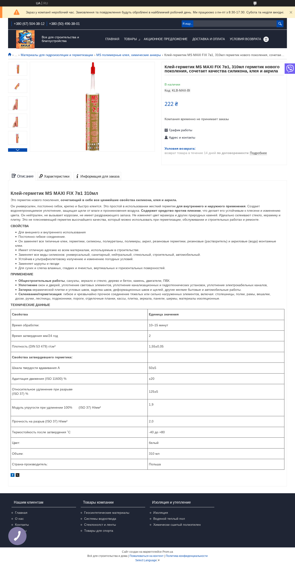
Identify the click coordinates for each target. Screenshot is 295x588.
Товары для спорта (98, 530)
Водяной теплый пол (169, 518)
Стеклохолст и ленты (100, 524)
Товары (130, 39)
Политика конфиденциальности (187, 556)
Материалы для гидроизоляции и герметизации (57, 55)
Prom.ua (167, 551)
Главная (112, 39)
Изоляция (160, 512)
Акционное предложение (166, 39)
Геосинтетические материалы (106, 512)
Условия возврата (245, 39)
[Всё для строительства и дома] (25, 39)
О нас (19, 518)
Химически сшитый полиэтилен (177, 524)
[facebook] (13, 476)
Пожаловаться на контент (147, 556)
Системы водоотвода (100, 518)
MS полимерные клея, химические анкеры (128, 55)
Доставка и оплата (208, 39)
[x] (17, 476)
